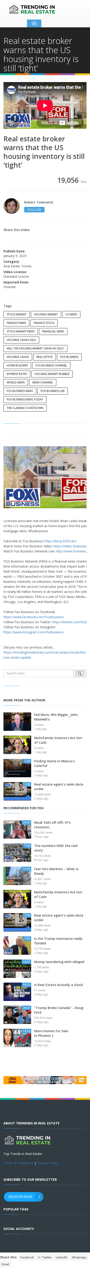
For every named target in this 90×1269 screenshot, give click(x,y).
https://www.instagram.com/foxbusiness (33, 632)
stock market (17, 314)
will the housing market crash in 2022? (35, 348)
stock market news (21, 331)
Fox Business (69, 357)
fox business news (20, 391)
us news (71, 314)
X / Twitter (45, 1257)
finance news (16, 323)
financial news (53, 331)
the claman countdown (25, 408)
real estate (44, 357)
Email (5, 1264)
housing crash (18, 357)
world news (16, 382)
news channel (42, 382)
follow (34, 209)
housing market (46, 314)
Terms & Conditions (18, 1163)
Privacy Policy (48, 1163)
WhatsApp (79, 1257)
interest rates (17, 374)
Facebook (27, 1257)
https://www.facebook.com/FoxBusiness (33, 617)
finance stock (44, 323)
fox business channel (51, 365)
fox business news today (25, 399)
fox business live (53, 391)
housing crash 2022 (21, 340)
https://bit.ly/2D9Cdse (60, 541)
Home (9, 79)
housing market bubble (52, 374)
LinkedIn (62, 1257)
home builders (17, 365)
